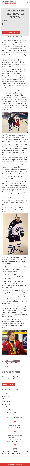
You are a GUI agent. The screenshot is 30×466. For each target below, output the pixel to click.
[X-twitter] (2, 366)
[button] (27, 2)
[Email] (15, 445)
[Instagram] (8, 366)
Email (15, 449)
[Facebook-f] (5, 366)
